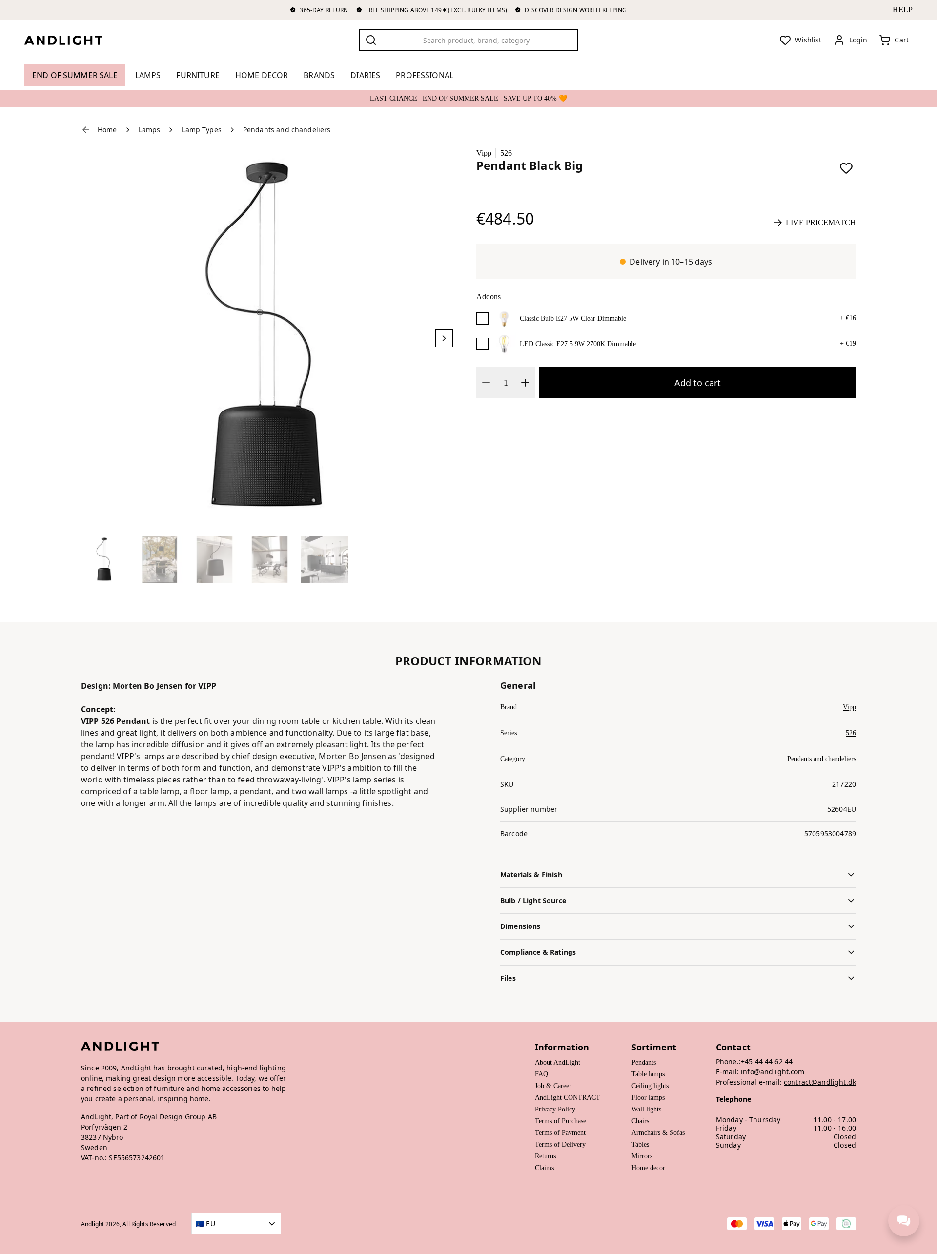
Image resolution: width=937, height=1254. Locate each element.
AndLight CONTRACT (567, 1097)
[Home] (71, 40)
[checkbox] (482, 318)
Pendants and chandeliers (821, 758)
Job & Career (553, 1086)
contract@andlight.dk (820, 1082)
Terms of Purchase (560, 1121)
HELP (903, 9)
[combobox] (468, 40)
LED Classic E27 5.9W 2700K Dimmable (578, 344)
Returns (545, 1156)
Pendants (643, 1062)
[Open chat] (903, 1220)
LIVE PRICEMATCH (821, 222)
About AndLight (557, 1062)
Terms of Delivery (560, 1144)
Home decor (648, 1168)
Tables (640, 1144)
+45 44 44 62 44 (767, 1061)
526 (506, 153)
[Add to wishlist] (846, 168)
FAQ (541, 1074)
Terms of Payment (560, 1132)
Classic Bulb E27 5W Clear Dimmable (573, 318)
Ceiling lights (650, 1086)
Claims (544, 1168)
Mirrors (641, 1156)
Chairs (640, 1121)
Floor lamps (648, 1097)
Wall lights (646, 1109)
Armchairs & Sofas (658, 1132)
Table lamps (648, 1074)
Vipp (483, 153)
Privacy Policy (555, 1109)
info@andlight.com (773, 1071)
